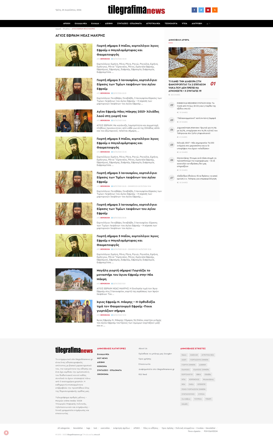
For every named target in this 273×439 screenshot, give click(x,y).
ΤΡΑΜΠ (208, 399)
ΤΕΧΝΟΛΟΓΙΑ (171, 24)
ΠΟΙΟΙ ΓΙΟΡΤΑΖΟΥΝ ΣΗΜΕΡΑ (193, 389)
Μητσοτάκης (208, 379)
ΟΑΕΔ (191, 384)
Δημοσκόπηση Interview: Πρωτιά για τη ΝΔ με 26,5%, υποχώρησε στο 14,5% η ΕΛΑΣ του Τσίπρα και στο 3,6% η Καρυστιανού (197, 130)
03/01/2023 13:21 (119, 283)
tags (88, 428)
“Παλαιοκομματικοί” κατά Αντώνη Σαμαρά (196, 118)
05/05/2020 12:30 (119, 315)
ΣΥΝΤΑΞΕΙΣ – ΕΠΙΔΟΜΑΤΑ (129, 24)
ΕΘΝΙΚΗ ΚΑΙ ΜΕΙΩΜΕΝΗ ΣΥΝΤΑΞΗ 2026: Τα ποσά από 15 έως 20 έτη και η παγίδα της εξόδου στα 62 (196, 106)
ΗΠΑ (183, 379)
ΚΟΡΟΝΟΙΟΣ (194, 379)
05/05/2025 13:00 (119, 120)
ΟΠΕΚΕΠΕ (201, 384)
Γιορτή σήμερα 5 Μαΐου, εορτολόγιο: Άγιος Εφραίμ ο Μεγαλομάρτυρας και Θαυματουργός (128, 50)
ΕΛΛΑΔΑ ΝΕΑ (81, 24)
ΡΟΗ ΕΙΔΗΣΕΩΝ (211, 431)
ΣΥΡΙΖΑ (201, 394)
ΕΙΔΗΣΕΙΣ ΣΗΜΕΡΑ (201, 369)
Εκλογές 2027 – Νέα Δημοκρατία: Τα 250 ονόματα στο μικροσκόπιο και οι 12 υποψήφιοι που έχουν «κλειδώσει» (195, 145)
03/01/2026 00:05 (119, 93)
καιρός (185, 404)
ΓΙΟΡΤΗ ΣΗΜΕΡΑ (188, 365)
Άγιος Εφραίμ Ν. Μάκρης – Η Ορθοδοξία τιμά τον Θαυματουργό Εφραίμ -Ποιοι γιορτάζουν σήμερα (126, 306)
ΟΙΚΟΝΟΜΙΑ (102, 374)
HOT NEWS (102, 358)
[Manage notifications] (6, 432)
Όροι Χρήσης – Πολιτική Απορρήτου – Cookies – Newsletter (188, 428)
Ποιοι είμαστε (194, 431)
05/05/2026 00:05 (120, 59)
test (95, 428)
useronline (105, 428)
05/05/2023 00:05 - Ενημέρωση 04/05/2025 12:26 (132, 249)
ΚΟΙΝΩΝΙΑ (102, 366)
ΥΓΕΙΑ (184, 24)
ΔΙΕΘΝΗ (109, 24)
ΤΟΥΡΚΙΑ (198, 399)
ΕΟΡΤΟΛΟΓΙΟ (187, 374)
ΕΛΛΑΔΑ (95, 24)
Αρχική (58, 29)
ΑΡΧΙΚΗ (66, 24)
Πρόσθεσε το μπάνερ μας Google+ (155, 354)
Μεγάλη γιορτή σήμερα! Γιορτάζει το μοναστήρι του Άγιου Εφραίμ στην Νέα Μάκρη (125, 275)
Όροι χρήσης (145, 359)
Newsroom (105, 59)
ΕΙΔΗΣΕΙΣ (186, 369)
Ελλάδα (208, 374)
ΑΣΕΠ (184, 360)
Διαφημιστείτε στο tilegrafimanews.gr (156, 369)
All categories (64, 428)
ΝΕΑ (183, 384)
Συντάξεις (186, 399)
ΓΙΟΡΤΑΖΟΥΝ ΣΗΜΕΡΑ (199, 360)
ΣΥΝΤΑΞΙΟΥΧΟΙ (188, 394)
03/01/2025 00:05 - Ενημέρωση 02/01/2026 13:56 (132, 186)
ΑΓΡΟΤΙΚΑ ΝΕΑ (153, 24)
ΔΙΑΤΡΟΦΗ (197, 24)
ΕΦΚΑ (199, 374)
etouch (97, 434)
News (184, 355)
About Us (143, 349)
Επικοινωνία (144, 364)
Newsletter (78, 428)
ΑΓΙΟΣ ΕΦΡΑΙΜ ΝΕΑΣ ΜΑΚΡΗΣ (83, 29)
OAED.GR (194, 355)
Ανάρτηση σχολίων (121, 428)
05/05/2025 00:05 (120, 152)
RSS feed (143, 374)
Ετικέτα (66, 29)
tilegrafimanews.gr (74, 434)
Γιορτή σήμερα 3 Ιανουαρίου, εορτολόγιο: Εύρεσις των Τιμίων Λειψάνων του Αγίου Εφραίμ (127, 84)
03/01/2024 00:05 (119, 218)
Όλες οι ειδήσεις (150, 428)
